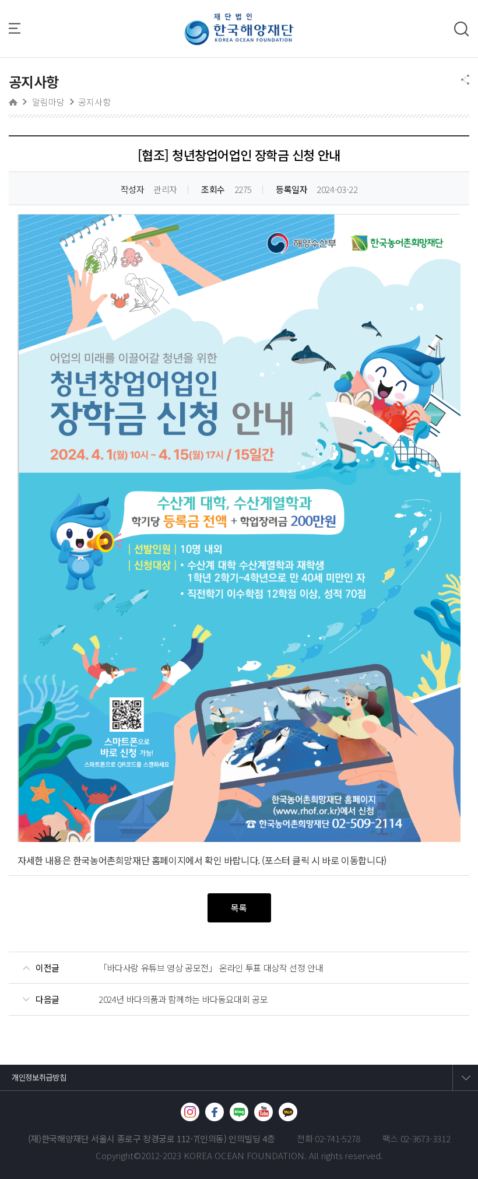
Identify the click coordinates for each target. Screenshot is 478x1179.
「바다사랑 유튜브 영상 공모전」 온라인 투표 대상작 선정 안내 (211, 968)
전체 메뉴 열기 (20, 28)
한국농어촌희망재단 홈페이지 (129, 860)
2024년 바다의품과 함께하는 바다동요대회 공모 (183, 999)
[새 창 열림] (190, 1112)
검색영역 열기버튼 (461, 29)
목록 (239, 907)
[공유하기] (465, 81)
